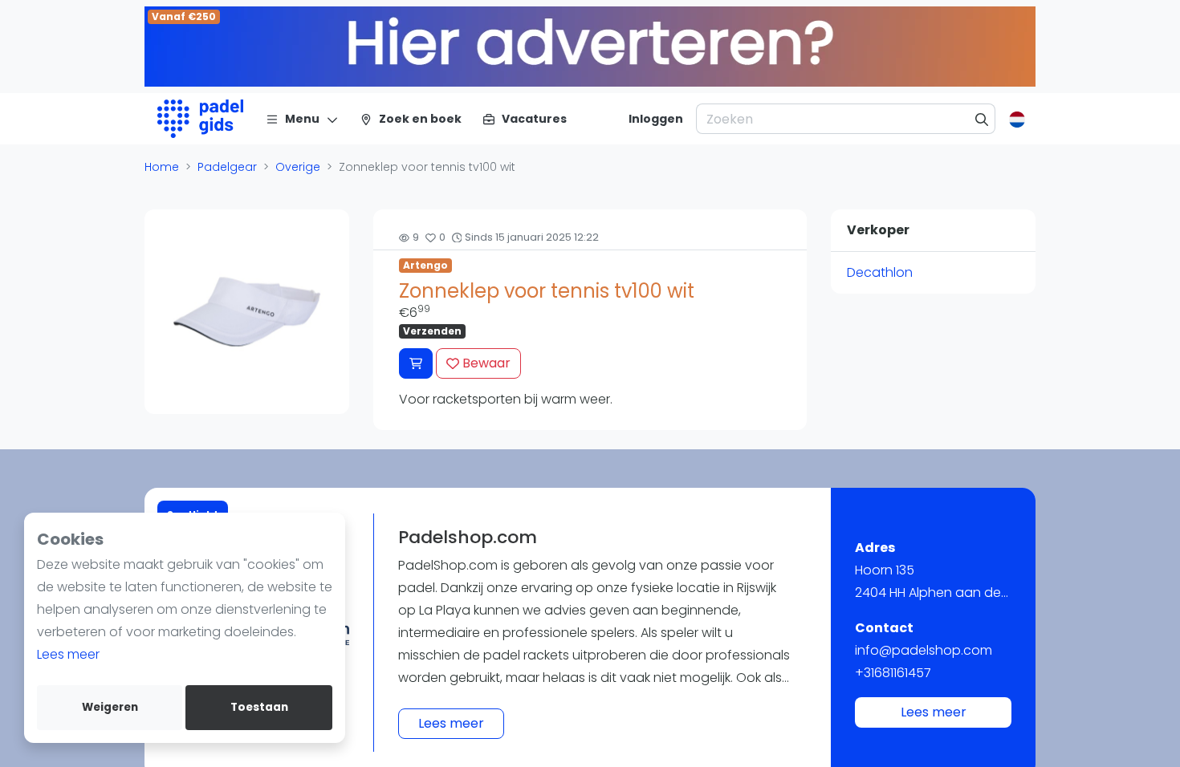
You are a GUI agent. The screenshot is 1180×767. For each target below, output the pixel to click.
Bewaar (485, 363)
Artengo (425, 265)
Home (161, 167)
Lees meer (68, 654)
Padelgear (227, 167)
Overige (297, 167)
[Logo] (200, 118)
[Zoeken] (982, 118)
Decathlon (880, 272)
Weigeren (110, 707)
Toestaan (259, 707)
